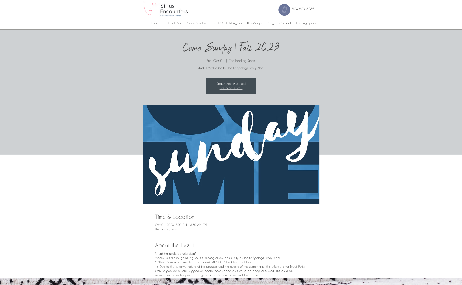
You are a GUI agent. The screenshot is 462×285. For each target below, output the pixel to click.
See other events (231, 88)
